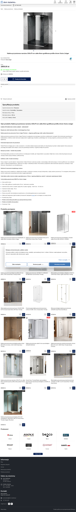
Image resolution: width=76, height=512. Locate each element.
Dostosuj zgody (37, 264)
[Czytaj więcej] (38, 454)
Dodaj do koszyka (20, 79)
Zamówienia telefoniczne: (11, 5)
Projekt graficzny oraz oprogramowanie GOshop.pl (64, 509)
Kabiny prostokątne (18, 9)
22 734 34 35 (6, 500)
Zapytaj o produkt (71, 99)
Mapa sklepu (3, 509)
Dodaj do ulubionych (7, 99)
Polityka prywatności (5, 472)
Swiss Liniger (9, 59)
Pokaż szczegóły (63, 260)
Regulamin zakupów (5, 464)
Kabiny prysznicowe (8, 9)
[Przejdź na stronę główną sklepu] (8, 2)
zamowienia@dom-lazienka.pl (9, 498)
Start (2, 9)
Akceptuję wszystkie (59, 264)
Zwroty (2, 467)
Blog (2, 462)
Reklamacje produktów (6, 469)
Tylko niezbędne (16, 264)
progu (33, 195)
